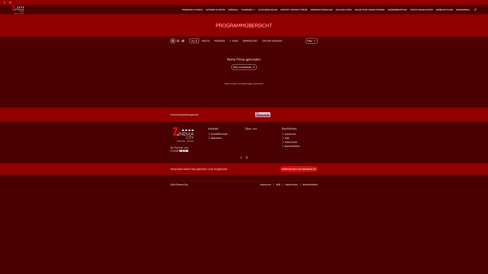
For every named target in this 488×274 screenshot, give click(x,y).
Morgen (219, 40)
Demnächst (250, 40)
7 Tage (234, 40)
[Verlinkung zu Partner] (262, 114)
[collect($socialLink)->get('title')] (4, 2)
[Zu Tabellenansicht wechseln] (172, 40)
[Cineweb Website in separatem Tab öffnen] (179, 151)
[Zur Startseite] (28, 9)
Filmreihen (246, 9)
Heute (206, 40)
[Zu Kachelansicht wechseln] (183, 40)
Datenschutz (291, 184)
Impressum (265, 184)
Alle (194, 40)
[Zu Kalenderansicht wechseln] (177, 40)
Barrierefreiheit (310, 184)
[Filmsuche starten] (475, 9)
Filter (309, 41)
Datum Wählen (272, 40)
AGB (278, 184)
